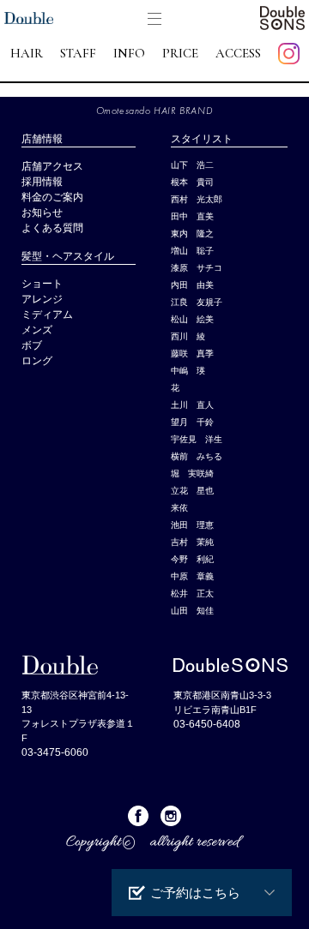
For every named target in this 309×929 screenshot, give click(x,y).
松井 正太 (192, 593)
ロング (36, 361)
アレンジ (42, 299)
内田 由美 (192, 285)
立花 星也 (192, 490)
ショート (42, 284)
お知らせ (42, 213)
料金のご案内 (52, 197)
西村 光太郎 (196, 199)
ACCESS (238, 53)
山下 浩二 (192, 165)
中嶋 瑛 (188, 370)
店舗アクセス (52, 166)
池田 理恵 (192, 525)
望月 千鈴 (192, 422)
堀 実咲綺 (192, 473)
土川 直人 (192, 405)
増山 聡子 (192, 250)
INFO (129, 53)
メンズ (42, 330)
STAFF (78, 53)
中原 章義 (192, 576)
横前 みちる (196, 456)
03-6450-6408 (206, 724)
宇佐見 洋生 (196, 439)
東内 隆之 (192, 233)
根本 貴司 (192, 182)
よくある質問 (52, 228)
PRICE (180, 53)
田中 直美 (192, 216)
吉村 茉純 (192, 542)
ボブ (31, 345)
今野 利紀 (192, 559)
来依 (179, 507)
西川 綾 (188, 336)
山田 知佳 (192, 610)
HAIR (26, 53)
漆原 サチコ (196, 268)
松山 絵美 (192, 319)
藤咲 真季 (192, 353)
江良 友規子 (196, 302)
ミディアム (47, 315)
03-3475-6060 (54, 752)
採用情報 (42, 182)
